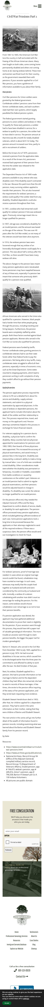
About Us (34, 936)
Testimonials (34, 932)
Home (17, 932)
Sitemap (34, 948)
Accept (7, 1003)
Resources (16, 940)
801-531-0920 (22, 968)
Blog (34, 944)
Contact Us (21, 976)
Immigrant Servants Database (16, 944)
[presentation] (22, 842)
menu (35, 6)
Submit (8, 850)
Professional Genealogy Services (16, 936)
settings (26, 999)
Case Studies (34, 940)
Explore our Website (16, 948)
